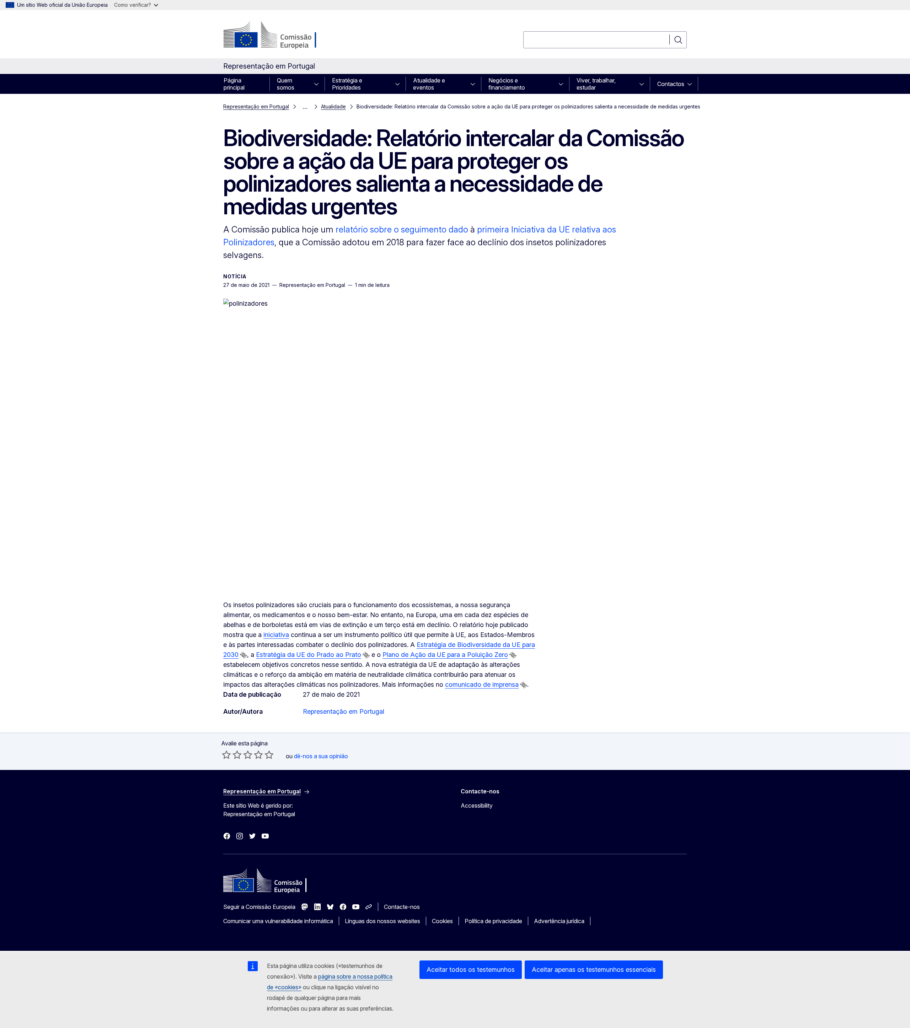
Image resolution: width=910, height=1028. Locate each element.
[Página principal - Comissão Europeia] (280, 35)
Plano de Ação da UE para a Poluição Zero (445, 654)
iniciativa (276, 634)
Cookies (442, 921)
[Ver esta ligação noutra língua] (243, 655)
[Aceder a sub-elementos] (318, 84)
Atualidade (333, 106)
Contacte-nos (402, 906)
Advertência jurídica (559, 921)
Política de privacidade (493, 921)
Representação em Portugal (256, 106)
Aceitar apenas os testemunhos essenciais (594, 969)
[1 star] (226, 754)
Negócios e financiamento (506, 84)
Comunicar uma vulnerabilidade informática (278, 921)
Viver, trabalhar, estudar (596, 84)
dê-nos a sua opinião (321, 756)
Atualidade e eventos (429, 84)
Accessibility (477, 805)
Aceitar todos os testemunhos (471, 969)
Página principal (234, 84)
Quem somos (285, 84)
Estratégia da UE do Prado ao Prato (308, 654)
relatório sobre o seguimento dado (402, 229)
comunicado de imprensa (482, 684)
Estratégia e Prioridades (347, 84)
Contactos (670, 83)
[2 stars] (231, 754)
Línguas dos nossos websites (382, 921)
